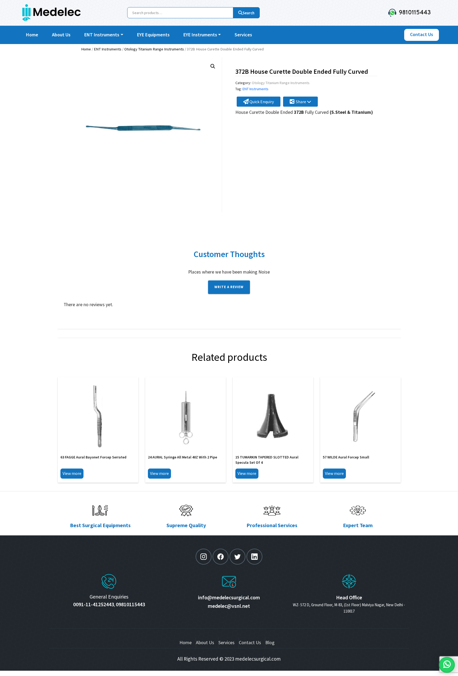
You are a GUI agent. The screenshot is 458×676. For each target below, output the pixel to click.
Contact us (421, 34)
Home (32, 35)
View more (72, 473)
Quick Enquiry (261, 101)
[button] (213, 66)
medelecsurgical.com (258, 659)
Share (301, 101)
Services (243, 35)
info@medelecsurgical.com (229, 597)
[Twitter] (237, 557)
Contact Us (250, 642)
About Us (61, 35)
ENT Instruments (101, 35)
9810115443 (413, 12)
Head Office (349, 597)
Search (248, 12)
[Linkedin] (254, 557)
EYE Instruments (200, 35)
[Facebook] (220, 557)
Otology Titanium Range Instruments (154, 49)
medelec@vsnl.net (229, 606)
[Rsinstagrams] (204, 557)
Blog (270, 642)
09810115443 (130, 604)
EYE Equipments (153, 35)
